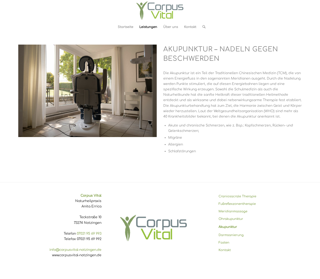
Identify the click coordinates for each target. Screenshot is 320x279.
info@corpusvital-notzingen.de (75, 250)
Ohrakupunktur (231, 219)
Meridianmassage (233, 211)
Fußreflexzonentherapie (237, 204)
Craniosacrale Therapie (237, 196)
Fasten (224, 242)
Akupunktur (228, 227)
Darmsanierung (231, 235)
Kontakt (225, 250)
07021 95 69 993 (89, 233)
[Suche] (202, 27)
